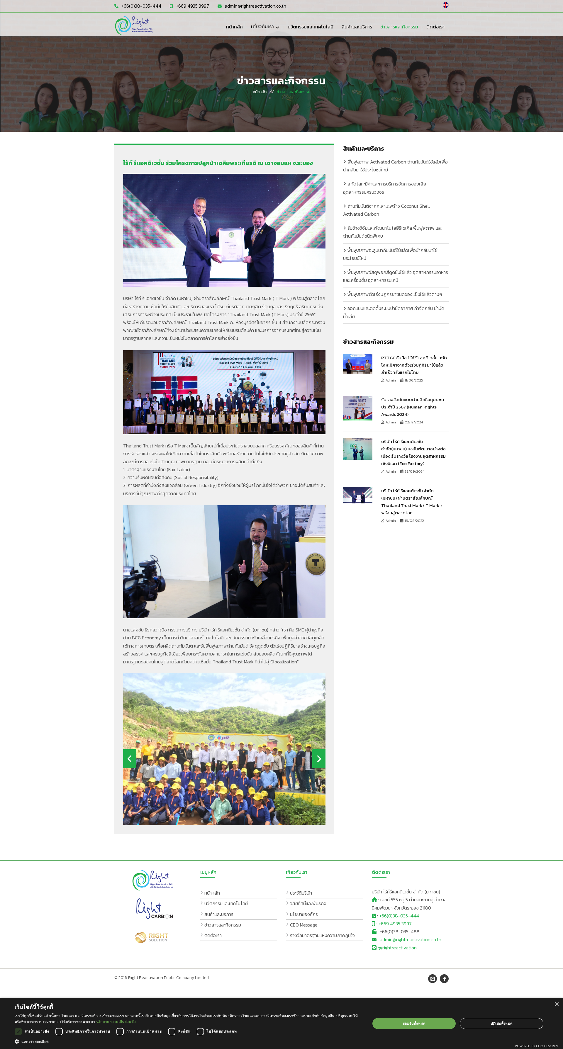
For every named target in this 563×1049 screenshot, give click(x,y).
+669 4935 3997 (192, 5)
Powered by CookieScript (537, 1046)
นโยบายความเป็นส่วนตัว (116, 1021)
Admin (391, 380)
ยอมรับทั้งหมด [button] (414, 1023)
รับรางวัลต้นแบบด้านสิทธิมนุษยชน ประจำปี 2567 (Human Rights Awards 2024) (412, 407)
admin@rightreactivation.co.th (255, 5)
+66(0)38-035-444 (141, 5)
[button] (187, 1041)
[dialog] (281, 1023)
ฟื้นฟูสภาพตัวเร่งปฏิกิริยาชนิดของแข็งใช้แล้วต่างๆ (394, 294)
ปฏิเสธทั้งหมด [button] (502, 1023)
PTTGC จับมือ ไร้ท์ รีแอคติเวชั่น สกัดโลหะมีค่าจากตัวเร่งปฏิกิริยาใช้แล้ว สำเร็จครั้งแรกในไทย (414, 365)
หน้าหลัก (260, 92)
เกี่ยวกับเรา (262, 26)
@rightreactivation (398, 947)
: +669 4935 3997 (393, 923)
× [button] (556, 1004)
